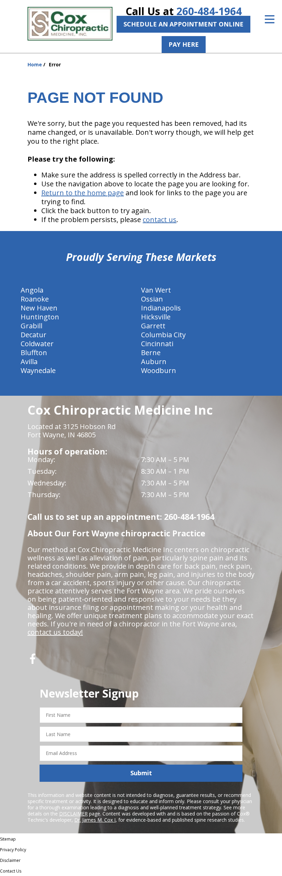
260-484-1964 (209, 11)
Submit (141, 773)
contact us (159, 219)
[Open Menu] (269, 19)
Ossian (152, 299)
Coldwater (37, 343)
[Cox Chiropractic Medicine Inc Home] (70, 24)
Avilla (29, 361)
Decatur (33, 334)
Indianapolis (161, 308)
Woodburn (158, 370)
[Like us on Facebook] (33, 661)
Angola (32, 290)
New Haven (39, 308)
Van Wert (156, 290)
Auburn (153, 361)
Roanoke (35, 299)
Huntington (40, 316)
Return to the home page (82, 192)
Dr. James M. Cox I (95, 820)
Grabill (31, 325)
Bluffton (34, 352)
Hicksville (156, 316)
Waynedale (38, 370)
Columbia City (163, 334)
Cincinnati (157, 343)
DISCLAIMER (73, 813)
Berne (151, 352)
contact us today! (55, 632)
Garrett (153, 325)
